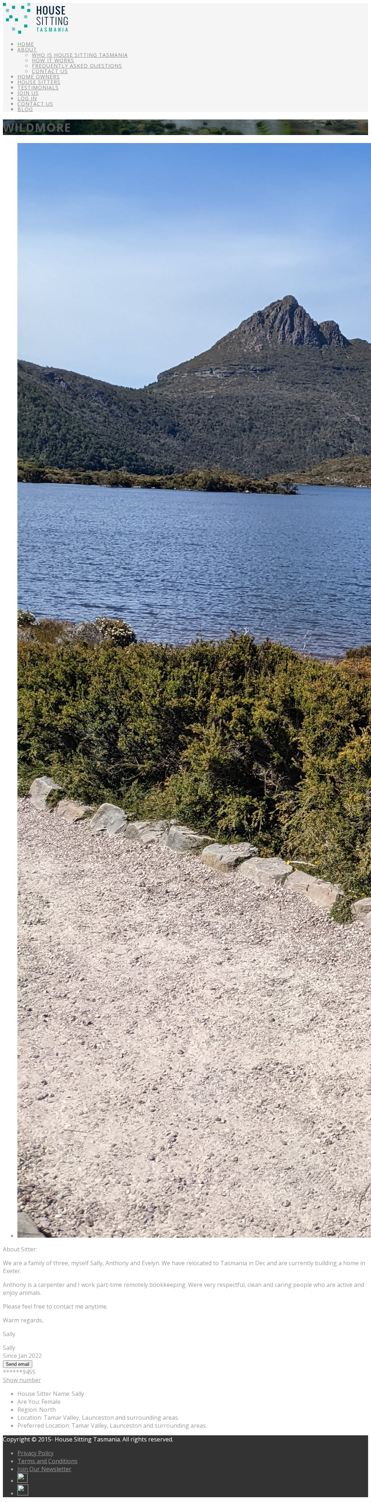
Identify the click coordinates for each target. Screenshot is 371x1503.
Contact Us (50, 71)
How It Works (53, 60)
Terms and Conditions (47, 1461)
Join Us (28, 92)
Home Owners (38, 76)
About (27, 49)
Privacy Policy (35, 1453)
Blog (25, 109)
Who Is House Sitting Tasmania (80, 54)
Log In (27, 98)
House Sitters (39, 82)
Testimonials (38, 87)
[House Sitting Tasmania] (35, 31)
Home (25, 44)
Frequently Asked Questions (77, 65)
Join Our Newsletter (44, 1469)
